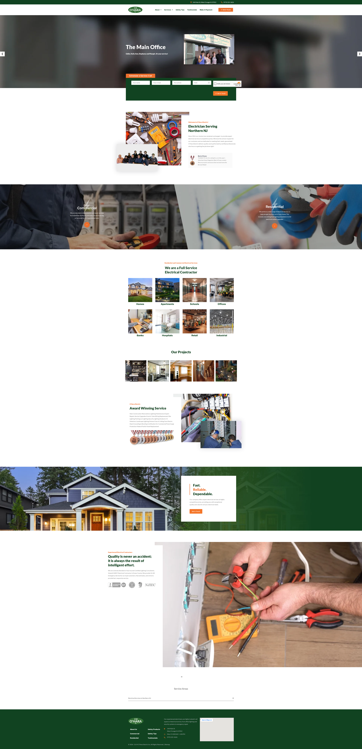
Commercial (134, 734)
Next (359, 54)
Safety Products (154, 729)
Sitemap (167, 744)
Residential (134, 738)
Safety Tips (180, 10)
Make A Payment (206, 10)
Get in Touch (221, 93)
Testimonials (192, 10)
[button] (181, 676)
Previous (2, 54)
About (157, 10)
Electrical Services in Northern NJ (139, 698)
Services (167, 10)
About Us (133, 729)
